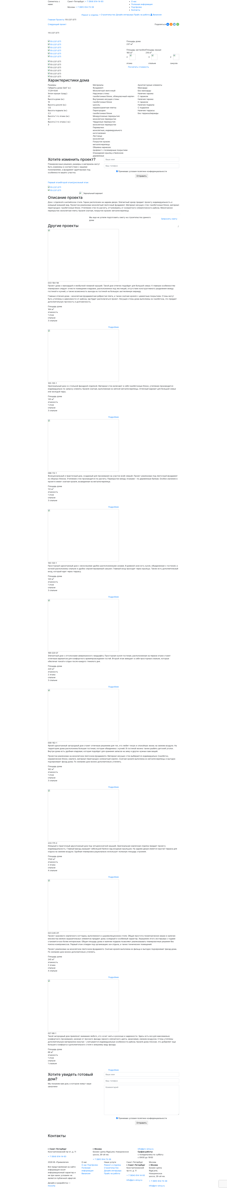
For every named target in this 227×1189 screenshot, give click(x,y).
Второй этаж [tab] (66, 182)
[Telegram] (174, 24)
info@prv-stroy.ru (145, 1149)
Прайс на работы (142, 14)
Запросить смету (169, 219)
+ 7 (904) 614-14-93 (94, 1)
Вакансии (157, 14)
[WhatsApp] (177, 24)
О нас (133, 1)
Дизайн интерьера (124, 14)
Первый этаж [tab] (54, 182)
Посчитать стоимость (138, 67)
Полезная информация (142, 4)
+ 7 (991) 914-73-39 (85, 7)
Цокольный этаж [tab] (80, 182)
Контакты (135, 10)
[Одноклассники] (171, 24)
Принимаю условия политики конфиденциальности (142, 171)
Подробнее (113, 327)
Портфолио (136, 7)
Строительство (108, 14)
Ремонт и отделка (90, 15)
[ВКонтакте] (167, 24)
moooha (51, 1186)
